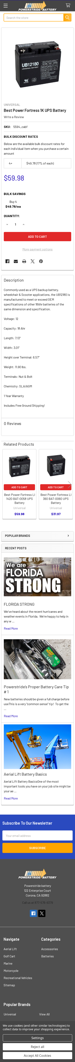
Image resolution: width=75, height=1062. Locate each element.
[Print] (24, 261)
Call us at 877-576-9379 (37, 902)
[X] (32, 261)
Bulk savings (15, 194)
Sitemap (9, 985)
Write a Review (14, 117)
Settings (37, 1038)
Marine (8, 963)
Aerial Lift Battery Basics (25, 774)
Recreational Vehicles (18, 978)
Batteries (47, 956)
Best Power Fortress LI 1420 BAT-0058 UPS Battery (19, 498)
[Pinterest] (41, 261)
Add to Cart (19, 487)
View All (44, 1014)
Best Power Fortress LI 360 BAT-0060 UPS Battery (55, 498)
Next (70, 484)
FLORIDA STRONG (19, 604)
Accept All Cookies (37, 1055)
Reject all (37, 1047)
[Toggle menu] (5, 5)
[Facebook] (7, 261)
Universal (10, 1014)
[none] (37, 64)
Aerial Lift (10, 949)
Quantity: (12, 216)
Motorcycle (11, 970)
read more (11, 628)
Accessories (49, 949)
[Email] (15, 261)
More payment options (37, 249)
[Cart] (69, 5)
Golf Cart (9, 956)
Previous (5, 484)
